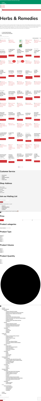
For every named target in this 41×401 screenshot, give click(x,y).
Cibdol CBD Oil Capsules (10, 349)
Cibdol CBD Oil (8, 345)
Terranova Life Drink (9, 319)
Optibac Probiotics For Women (11, 373)
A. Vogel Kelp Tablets (11, 133)
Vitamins (5, 310)
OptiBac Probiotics (9, 382)
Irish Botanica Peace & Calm (2, 52)
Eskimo (7, 353)
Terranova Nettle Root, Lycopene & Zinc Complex (11, 92)
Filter (2, 220)
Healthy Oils (4, 333)
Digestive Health (5, 369)
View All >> (8, 314)
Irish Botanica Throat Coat (28, 114)
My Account (4, 3)
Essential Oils (8, 389)
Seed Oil (7, 340)
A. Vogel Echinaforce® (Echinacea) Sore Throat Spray (20, 134)
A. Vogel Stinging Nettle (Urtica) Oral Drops (3, 134)
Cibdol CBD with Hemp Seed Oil (11, 346)
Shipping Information (5, 177)
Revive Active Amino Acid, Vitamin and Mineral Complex (15, 318)
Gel (0, 237)
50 (0, 260)
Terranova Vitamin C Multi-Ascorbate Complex (14, 360)
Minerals (5, 322)
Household (8, 390)
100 (1, 263)
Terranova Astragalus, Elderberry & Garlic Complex (11, 156)
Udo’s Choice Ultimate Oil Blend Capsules (13, 342)
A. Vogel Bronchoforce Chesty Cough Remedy (2, 94)
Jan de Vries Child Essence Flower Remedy (37, 92)
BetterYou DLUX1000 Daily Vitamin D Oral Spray (14, 312)
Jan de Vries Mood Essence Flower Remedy (29, 155)
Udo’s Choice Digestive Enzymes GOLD (13, 379)
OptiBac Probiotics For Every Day (12, 372)
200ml (1, 252)
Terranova (7, 329)
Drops (1, 236)
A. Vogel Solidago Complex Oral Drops (2, 72)
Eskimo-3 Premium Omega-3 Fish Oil (12, 335)
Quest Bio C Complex (9, 362)
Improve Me (8, 355)
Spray (1, 240)
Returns (3, 178)
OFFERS (3, 308)
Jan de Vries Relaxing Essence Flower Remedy (20, 155)
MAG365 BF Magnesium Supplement (12, 325)
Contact (3, 2)
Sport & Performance (7, 385)
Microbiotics (6, 370)
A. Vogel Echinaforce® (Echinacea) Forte (20, 92)
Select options (2, 57)
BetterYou (8, 331)
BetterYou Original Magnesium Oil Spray (13, 324)
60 (0, 262)
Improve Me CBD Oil (9, 348)
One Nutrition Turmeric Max (19, 71)
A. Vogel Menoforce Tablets (36, 71)
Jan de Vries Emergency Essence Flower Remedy (37, 114)
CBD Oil (5, 344)
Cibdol (7, 352)
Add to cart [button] (11, 55)
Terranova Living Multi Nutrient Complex (13, 317)
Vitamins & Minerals (5, 309)
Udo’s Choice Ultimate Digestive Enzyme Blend (14, 378)
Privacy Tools (4, 179)
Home (1, 36)
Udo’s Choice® (8, 354)
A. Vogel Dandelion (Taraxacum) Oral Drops (20, 114)
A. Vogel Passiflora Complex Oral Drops (36, 155)
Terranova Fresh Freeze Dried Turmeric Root (37, 134)
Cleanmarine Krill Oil (9, 336)
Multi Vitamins (8, 315)
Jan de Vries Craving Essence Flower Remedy (11, 113)
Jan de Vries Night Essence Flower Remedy (29, 50)
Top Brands (6, 328)
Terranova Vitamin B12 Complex (11, 311)
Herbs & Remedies (9, 386)
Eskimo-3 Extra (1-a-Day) (10, 338)
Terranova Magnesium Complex (11, 323)
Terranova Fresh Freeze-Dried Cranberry (3, 155)
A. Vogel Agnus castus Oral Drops (37, 51)
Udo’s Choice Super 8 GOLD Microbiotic (13, 371)
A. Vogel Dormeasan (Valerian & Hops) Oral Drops (20, 51)
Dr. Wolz (7, 365)
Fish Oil (5, 334)
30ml (1, 248)
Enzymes (7, 375)
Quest (7, 366)
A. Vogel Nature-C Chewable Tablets (11, 50)
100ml (1, 251)
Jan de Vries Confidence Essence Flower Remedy (3, 114)
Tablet (1, 241)
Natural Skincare (9, 388)
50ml (1, 249)
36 (0, 259)
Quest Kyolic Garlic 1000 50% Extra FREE (13, 359)
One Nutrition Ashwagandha (11, 71)
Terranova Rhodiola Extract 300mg (29, 72)
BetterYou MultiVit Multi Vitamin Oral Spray (13, 320)
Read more (37, 56)
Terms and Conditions (5, 207)
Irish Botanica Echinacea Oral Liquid (28, 136)
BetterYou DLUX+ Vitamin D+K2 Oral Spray (13, 313)
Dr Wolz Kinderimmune (10, 361)
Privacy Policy (4, 208)
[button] (20, 35)
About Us (3, 205)
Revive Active (8, 330)
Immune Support (5, 356)
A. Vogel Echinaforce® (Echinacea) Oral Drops (29, 92)
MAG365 (7, 332)
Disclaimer (4, 209)
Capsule (1, 235)
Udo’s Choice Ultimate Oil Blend (11, 341)
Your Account (4, 175)
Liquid (1, 238)
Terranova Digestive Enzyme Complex (12, 376)
